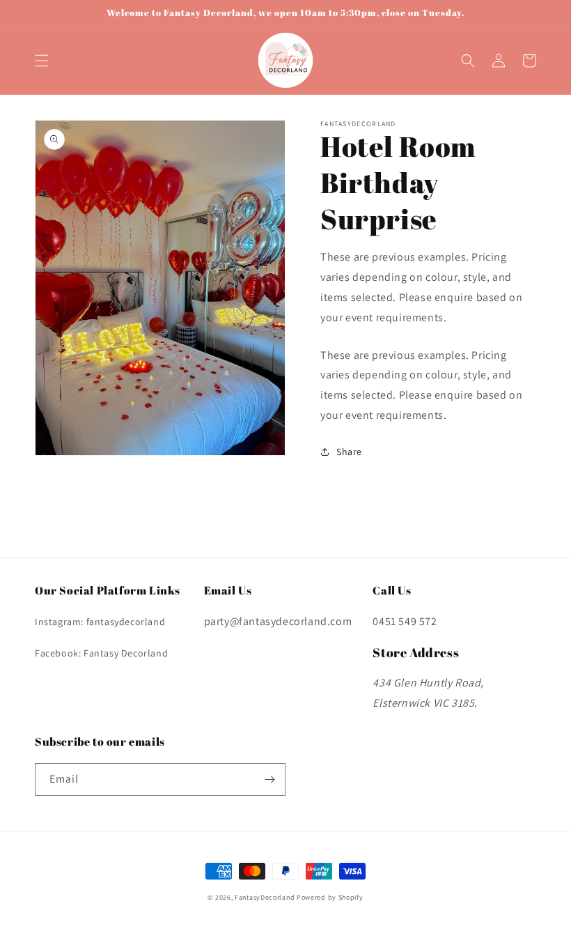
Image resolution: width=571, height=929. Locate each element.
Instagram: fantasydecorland (100, 621)
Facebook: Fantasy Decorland (101, 653)
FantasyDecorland (265, 897)
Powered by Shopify (330, 897)
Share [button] (349, 451)
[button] (41, 60)
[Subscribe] (269, 779)
